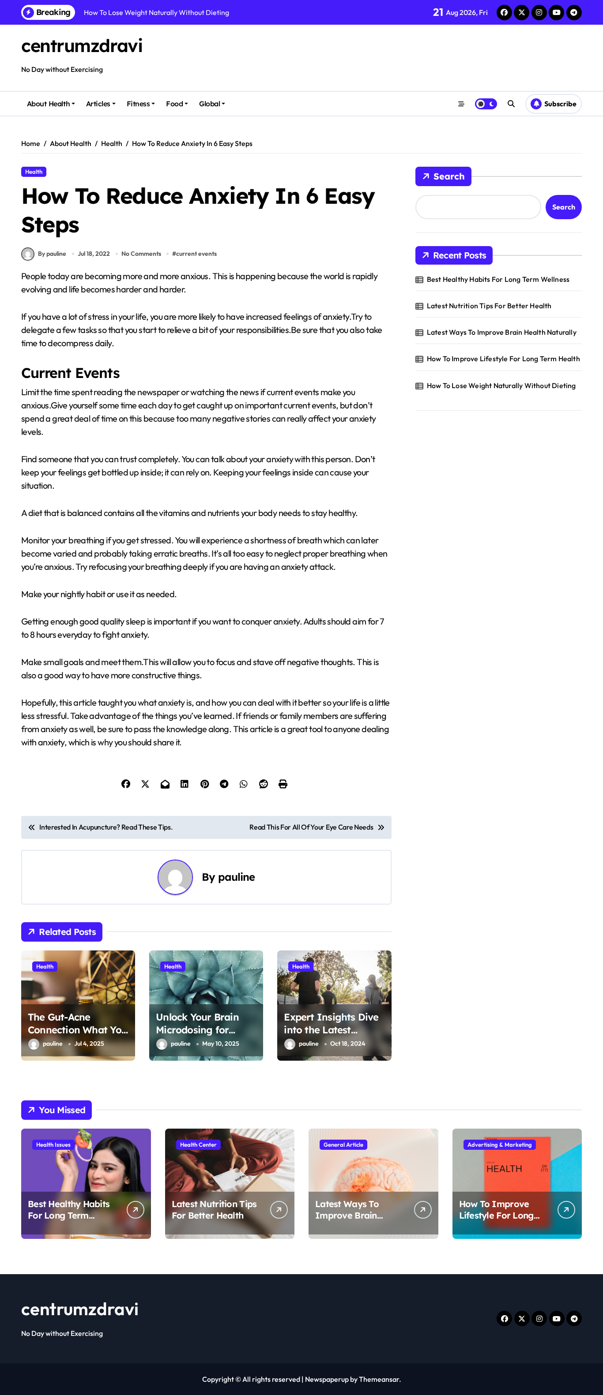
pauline (236, 876)
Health (33, 171)
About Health (48, 103)
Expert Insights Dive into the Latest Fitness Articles (331, 1029)
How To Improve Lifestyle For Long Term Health (503, 358)
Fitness (138, 103)
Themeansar (379, 1379)
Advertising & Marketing (499, 1144)
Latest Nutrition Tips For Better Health (489, 305)
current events (196, 254)
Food (174, 103)
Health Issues (53, 1144)
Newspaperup (327, 1379)
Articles (98, 103)
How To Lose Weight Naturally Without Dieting (501, 385)
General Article (343, 1144)
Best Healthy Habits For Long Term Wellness (498, 279)
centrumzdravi (81, 45)
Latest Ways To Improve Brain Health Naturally (502, 332)
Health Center (198, 1144)
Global (209, 103)
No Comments (141, 254)
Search (449, 176)
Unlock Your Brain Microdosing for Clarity (197, 1029)
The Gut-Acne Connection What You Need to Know (77, 1029)
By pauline (52, 254)
